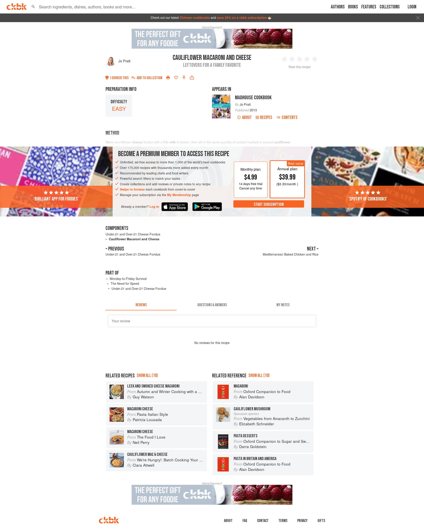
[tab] (141, 305)
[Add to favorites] (176, 78)
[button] (33, 6)
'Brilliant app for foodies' (56, 199)
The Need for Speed (125, 283)
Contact (263, 520)
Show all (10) (147, 375)
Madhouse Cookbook (253, 97)
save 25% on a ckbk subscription (242, 17)
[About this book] (221, 96)
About (247, 117)
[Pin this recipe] (184, 78)
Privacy (302, 520)
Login (412, 7)
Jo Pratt (124, 60)
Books (353, 7)
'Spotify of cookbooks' (367, 199)
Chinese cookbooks (195, 17)
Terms (282, 520)
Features (368, 7)
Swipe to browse (132, 189)
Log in (154, 206)
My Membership (179, 195)
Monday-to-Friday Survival (128, 278)
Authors (338, 7)
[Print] (168, 78)
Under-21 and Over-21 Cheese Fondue (133, 234)
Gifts (321, 520)
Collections (390, 7)
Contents (289, 117)
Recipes (266, 117)
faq (244, 520)
